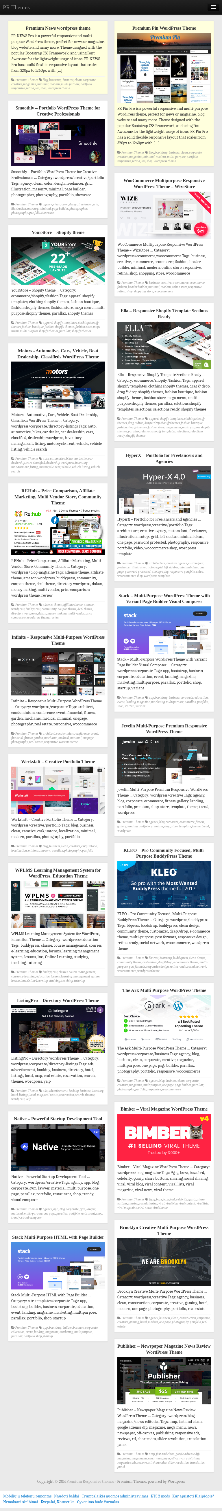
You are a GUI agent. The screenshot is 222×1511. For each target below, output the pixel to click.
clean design (197, 958)
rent (57, 467)
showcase (47, 213)
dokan (42, 613)
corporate (89, 80)
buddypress (33, 609)
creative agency (176, 563)
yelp (28, 1099)
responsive (18, 88)
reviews (142, 1463)
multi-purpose (70, 84)
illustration (18, 209)
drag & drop (135, 423)
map (40, 1095)
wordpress (124, 831)
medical (63, 738)
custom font (196, 563)
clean (78, 80)
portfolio (86, 84)
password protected (138, 572)
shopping (140, 291)
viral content (187, 1203)
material (17, 1213)
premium (157, 826)
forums (55, 976)
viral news (144, 1208)
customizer (150, 962)
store (150, 291)
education (201, 697)
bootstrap (55, 80)
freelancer (85, 204)
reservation (66, 1095)
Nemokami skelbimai (20, 1501)
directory (97, 1091)
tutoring (79, 981)
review (55, 617)
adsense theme (52, 605)
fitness (28, 738)
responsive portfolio (182, 572)
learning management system (80, 976)
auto (46, 459)
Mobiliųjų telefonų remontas (27, 1496)
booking (74, 1091)
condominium (65, 733)
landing (131, 702)
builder (67, 1328)
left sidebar (171, 567)
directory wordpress (24, 613)
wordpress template (157, 576)
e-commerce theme (185, 962)
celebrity (181, 1199)
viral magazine (127, 1208)
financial (17, 738)
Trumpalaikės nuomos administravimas (115, 1496)
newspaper (163, 1458)
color (65, 204)
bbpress (153, 958)
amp (152, 1454)
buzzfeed (169, 1199)
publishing (192, 1458)
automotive (57, 459)
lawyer (90, 1209)
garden (38, 738)
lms (23, 981)
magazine (29, 84)
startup (129, 706)
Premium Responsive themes (90, 1481)
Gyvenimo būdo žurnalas (98, 1501)
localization (19, 850)
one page (168, 1085)
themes (90, 1095)
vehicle (66, 467)
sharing (133, 1203)
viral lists (202, 1203)
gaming (134, 1322)
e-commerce (180, 283)
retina (30, 88)
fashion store (83, 327)
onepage (88, 738)
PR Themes (16, 7)
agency (47, 204)
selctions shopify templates (157, 431)
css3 (83, 846)
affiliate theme (73, 605)
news (151, 1458)
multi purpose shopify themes (39, 331)
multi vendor (76, 613)
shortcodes (159, 1463)
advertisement (58, 1091)
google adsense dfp (188, 1454)
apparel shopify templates (60, 323)
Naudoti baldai (66, 1496)
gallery (121, 826)
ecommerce (197, 283)
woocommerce (163, 291)
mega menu (173, 427)
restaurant (88, 1213)
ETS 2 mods (160, 1496)
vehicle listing (81, 467)
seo (37, 88)
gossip (192, 1199)
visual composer (31, 1217)
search (79, 1095)
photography (19, 213)
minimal (43, 84)
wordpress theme (59, 88)
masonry (32, 209)
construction (188, 1318)
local (32, 1095)
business (68, 80)
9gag (152, 1199)
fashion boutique (33, 327)
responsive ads (126, 1463)
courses (16, 976)
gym (82, 1209)
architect (49, 733)
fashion (122, 287)
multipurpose (175, 702)
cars (29, 463)
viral (161, 1203)
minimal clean (189, 567)
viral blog (171, 1203)
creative (16, 84)
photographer (78, 209)
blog (45, 80)
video (199, 572)
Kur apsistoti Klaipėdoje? (193, 1496)
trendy (15, 1217)
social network (196, 967)
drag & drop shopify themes (162, 423)
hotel (14, 1095)
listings (23, 1095)
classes (63, 972)
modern (55, 84)
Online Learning (37, 981)
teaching (67, 981)
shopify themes (81, 331)
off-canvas (178, 1458)
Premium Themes (26, 80)
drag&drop (165, 962)
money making (56, 613)
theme (196, 826)
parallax (65, 331)
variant (140, 706)
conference (82, 733)
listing (34, 467)
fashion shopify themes (59, 327)
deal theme (84, 609)
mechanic (50, 738)
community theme (129, 962)
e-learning (28, 976)
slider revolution (178, 1463)
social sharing (148, 1203)
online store (179, 287)
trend (205, 826)
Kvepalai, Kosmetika (58, 1501)
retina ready (178, 967)
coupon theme (67, 609)
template (185, 826)
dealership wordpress (60, 463)
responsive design (157, 967)
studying (54, 981)
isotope (92, 846)
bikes (69, 459)
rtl (149, 1463)
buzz (159, 1199)
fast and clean (165, 1454)
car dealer (80, 459)
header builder (137, 287)
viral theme (160, 1208)
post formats (137, 967)
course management (82, 972)
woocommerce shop (130, 576)
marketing (158, 702)
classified (39, 463)
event (121, 702)
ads (45, 1091)
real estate (36, 742)
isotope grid (155, 567)
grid (95, 204)
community (49, 609)
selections (183, 431)
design (73, 204)
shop (43, 88)
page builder (60, 209)
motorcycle (46, 467)
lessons (15, 981)
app (151, 697)
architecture (157, 563)
